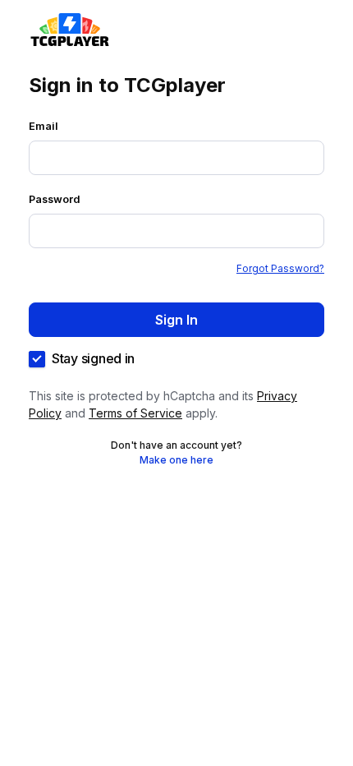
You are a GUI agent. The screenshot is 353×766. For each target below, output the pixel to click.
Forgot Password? (280, 268)
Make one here (176, 460)
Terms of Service (135, 413)
